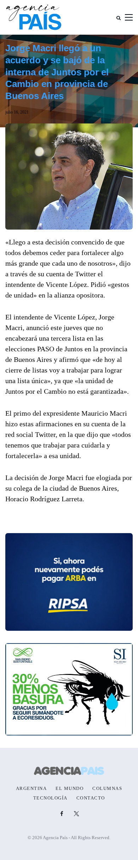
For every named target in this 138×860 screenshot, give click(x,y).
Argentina (31, 788)
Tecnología (50, 798)
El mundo (70, 788)
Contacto (90, 798)
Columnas (107, 788)
